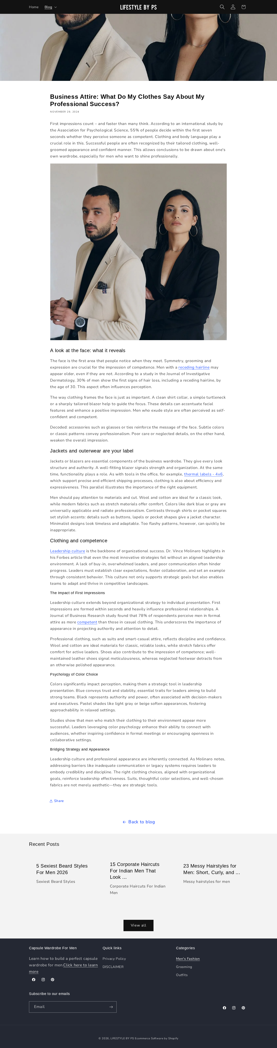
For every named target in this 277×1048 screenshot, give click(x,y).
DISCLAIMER (113, 966)
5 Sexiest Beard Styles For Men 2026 (62, 869)
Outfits (182, 975)
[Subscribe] (111, 1007)
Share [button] (59, 800)
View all (138, 925)
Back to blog (141, 822)
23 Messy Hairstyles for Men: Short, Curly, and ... (211, 869)
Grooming (184, 966)
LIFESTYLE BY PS (122, 1038)
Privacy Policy (114, 958)
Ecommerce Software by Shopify (156, 1038)
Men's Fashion (188, 958)
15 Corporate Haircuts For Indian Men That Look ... (135, 870)
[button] (50, 7)
